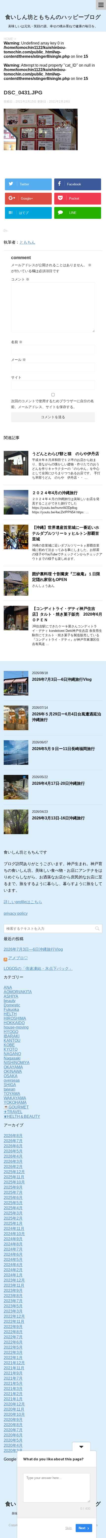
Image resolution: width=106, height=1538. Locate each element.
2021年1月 (13, 1399)
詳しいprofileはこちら (23, 902)
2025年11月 (14, 1177)
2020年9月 (13, 1420)
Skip (68, 1528)
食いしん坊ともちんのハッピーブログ (53, 17)
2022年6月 (13, 1342)
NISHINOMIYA (17, 1063)
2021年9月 (13, 1373)
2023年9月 (13, 1290)
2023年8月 (13, 1296)
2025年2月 (13, 1218)
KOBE (9, 1045)
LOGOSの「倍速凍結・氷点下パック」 (38, 968)
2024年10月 (14, 1234)
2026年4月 (13, 1156)
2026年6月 (13, 1146)
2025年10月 (14, 1182)
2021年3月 (13, 1389)
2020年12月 (14, 1404)
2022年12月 (14, 1316)
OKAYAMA (13, 1067)
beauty (10, 1001)
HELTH (10, 1014)
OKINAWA (13, 1071)
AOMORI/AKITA (18, 992)
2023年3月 (13, 1311)
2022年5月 (13, 1347)
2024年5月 (13, 1259)
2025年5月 (13, 1203)
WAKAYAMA (15, 1098)
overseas (12, 1080)
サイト (16, 377)
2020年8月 (13, 1425)
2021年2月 (13, 1394)
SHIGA (10, 1085)
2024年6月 (13, 1254)
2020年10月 (14, 1414)
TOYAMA (12, 1094)
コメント (20, 279)
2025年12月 (14, 1172)
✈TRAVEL (13, 1112)
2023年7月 (13, 1301)
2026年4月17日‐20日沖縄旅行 (58, 783)
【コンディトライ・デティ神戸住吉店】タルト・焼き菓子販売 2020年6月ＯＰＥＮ (67, 614)
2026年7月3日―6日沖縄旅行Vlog (62, 679)
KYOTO (11, 1049)
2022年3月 (13, 1352)
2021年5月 (13, 1383)
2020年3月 (13, 1451)
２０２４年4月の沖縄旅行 (55, 493)
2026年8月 (13, 1136)
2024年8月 (13, 1244)
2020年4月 (13, 1445)
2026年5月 (13, 1151)
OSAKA (11, 1076)
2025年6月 (13, 1198)
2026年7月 (13, 1141)
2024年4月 (13, 1265)
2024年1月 (13, 1275)
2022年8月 (13, 1332)
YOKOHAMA (15, 1102)
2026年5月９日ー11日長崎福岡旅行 (63, 749)
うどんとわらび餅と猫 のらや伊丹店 (65, 454)
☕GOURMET (16, 1107)
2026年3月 (13, 1161)
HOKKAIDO (14, 1023)
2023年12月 (14, 1280)
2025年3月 (13, 1213)
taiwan (9, 1089)
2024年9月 (13, 1239)
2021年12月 (14, 1363)
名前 (16, 342)
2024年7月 (13, 1249)
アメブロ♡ (18, 958)
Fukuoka (11, 1009)
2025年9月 (13, 1187)
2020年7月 (13, 1430)
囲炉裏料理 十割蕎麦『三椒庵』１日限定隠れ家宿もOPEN (66, 577)
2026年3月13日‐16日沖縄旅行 (58, 818)
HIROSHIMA (15, 1018)
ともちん (27, 242)
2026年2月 (13, 1167)
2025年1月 (13, 1223)
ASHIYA (11, 996)
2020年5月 (13, 1440)
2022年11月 (14, 1321)
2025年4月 (13, 1208)
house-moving (16, 1027)
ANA (8, 987)
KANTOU (12, 1040)
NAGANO (12, 1054)
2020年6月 (13, 1435)
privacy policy (16, 913)
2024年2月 (13, 1270)
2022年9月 (13, 1327)
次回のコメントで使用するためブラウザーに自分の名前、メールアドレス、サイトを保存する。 (52, 404)
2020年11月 (14, 1409)
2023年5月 (13, 1306)
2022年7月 (13, 1337)
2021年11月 (14, 1368)
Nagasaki (12, 1058)
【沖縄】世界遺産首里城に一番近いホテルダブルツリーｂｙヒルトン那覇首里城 (65, 533)
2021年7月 (13, 1378)
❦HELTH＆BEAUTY (22, 1116)
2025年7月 (13, 1192)
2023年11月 (14, 1285)
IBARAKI (11, 1036)
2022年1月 (13, 1358)
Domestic (12, 1005)
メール (18, 360)
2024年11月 (14, 1229)
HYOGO (11, 1032)
